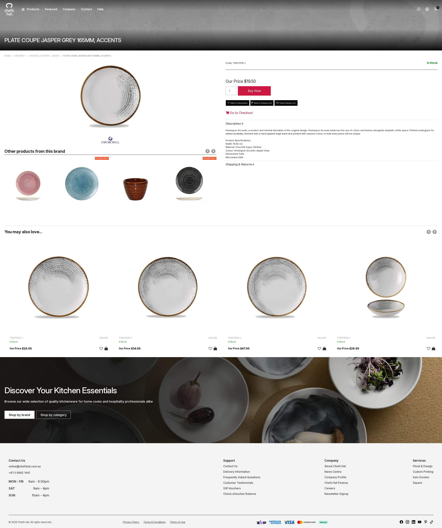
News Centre (333, 471)
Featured (51, 9)
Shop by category (54, 415)
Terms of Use (177, 522)
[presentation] (207, 151)
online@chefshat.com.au (25, 466)
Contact (86, 9)
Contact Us (230, 466)
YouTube (419, 522)
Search (418, 9)
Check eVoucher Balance (239, 494)
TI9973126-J (125, 338)
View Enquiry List (287, 103)
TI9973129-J (234, 338)
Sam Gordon (421, 477)
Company (69, 9)
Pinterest (425, 522)
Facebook (401, 522)
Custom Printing (423, 471)
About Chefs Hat (335, 466)
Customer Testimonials (238, 482)
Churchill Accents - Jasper (44, 56)
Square (417, 482)
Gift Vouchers (232, 488)
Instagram (407, 522)
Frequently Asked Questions (241, 477)
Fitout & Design (423, 466)
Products (33, 9)
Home (7, 56)
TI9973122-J (16, 338)
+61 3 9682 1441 (19, 472)
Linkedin (413, 522)
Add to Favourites (239, 103)
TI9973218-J (343, 338)
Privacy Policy (131, 522)
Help (100, 9)
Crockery (20, 56)
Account (427, 9)
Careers (329, 488)
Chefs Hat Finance (336, 482)
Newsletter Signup (336, 494)
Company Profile (335, 477)
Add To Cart (106, 348)
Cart (436, 9)
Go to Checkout (241, 113)
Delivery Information (236, 471)
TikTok (431, 522)
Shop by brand (19, 415)
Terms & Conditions (154, 522)
